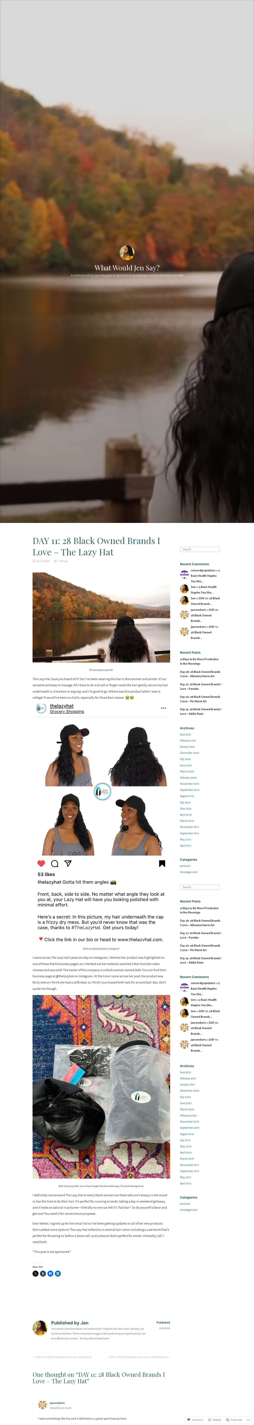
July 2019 (185, 802)
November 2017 (189, 827)
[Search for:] (200, 549)
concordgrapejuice (203, 570)
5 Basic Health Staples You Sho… (205, 576)
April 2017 (186, 845)
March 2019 (187, 820)
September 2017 (189, 833)
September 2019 (190, 789)
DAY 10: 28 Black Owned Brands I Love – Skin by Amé (61, 1358)
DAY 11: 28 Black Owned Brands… (204, 632)
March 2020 (187, 771)
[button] (101, 617)
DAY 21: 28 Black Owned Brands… (205, 615)
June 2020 (186, 765)
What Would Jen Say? (127, 267)
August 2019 (187, 796)
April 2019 (186, 814)
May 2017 (185, 839)
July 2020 (185, 759)
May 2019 (185, 808)
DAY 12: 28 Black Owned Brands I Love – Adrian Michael (138, 1358)
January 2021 (187, 746)
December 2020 (189, 752)
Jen (193, 586)
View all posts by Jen (99, 1338)
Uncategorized (188, 872)
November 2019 (189, 783)
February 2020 (188, 777)
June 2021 (185, 734)
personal (185, 865)
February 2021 (188, 740)
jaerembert (198, 609)
